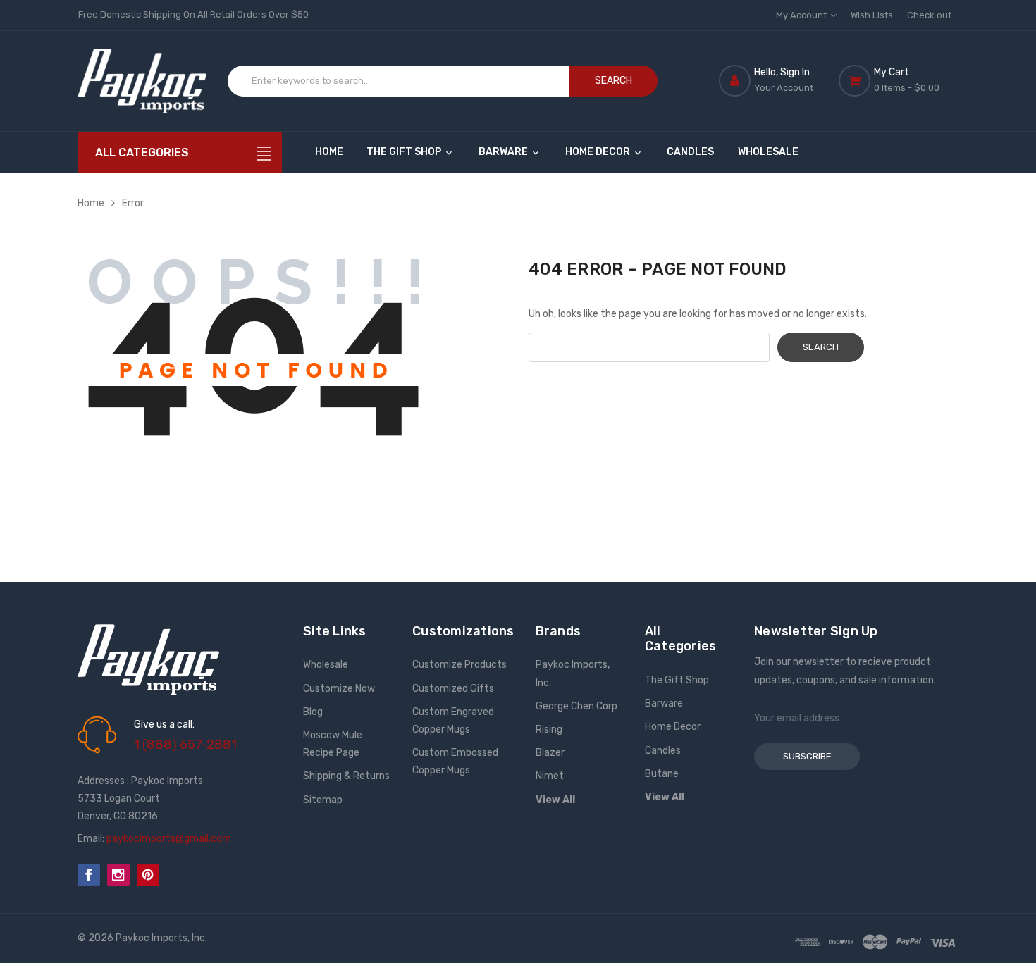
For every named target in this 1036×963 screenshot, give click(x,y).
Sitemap (323, 800)
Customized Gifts (453, 689)
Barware (504, 152)
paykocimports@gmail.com (168, 839)
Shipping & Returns (346, 776)
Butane (662, 774)
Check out (929, 15)
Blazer (550, 753)
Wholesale (768, 152)
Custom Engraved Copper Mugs (453, 720)
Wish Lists (872, 15)
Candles (690, 152)
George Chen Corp (576, 706)
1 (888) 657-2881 (185, 744)
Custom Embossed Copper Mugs (455, 761)
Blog (313, 712)
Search (613, 81)
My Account (802, 15)
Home (329, 152)
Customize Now (339, 689)
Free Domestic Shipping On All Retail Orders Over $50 (193, 14)
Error (133, 203)
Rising (549, 729)
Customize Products (459, 665)
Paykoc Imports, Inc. (573, 673)
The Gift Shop (404, 152)
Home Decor (598, 152)
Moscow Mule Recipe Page (332, 744)
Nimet (550, 776)
